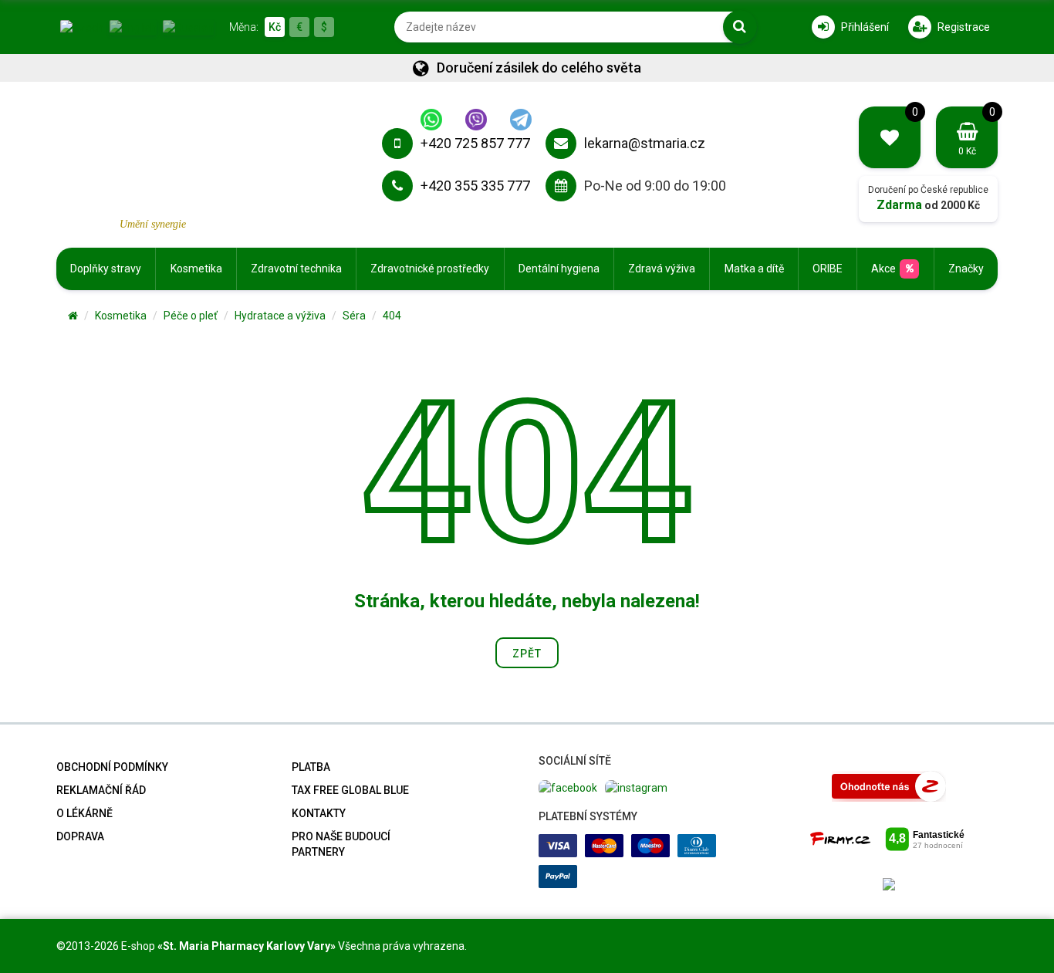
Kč (275, 27)
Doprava (80, 836)
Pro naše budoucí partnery (341, 844)
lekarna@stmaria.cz (644, 143)
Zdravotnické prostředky (429, 268)
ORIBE (827, 268)
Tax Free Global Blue (350, 790)
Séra (354, 315)
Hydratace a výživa (280, 315)
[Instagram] (636, 786)
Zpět (527, 653)
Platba (311, 767)
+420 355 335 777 (475, 185)
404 (392, 315)
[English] (133, 26)
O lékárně (84, 813)
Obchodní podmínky (112, 767)
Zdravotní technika (296, 268)
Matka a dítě (754, 268)
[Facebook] (568, 786)
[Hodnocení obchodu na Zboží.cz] (889, 785)
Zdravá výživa (661, 268)
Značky (966, 268)
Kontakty (319, 813)
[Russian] (188, 26)
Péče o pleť (191, 315)
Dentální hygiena (559, 268)
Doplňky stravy (105, 268)
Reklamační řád (101, 790)
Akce (883, 268)
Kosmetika (196, 268)
